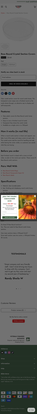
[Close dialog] (35, 196)
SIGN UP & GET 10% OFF (10, 217)
